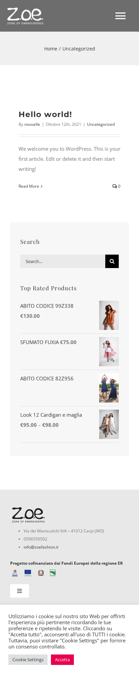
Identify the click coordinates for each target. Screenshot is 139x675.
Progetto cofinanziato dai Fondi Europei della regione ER (66, 563)
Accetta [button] (62, 660)
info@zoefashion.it (41, 547)
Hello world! (45, 114)
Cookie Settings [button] (28, 660)
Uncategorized (101, 124)
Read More (29, 186)
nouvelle (32, 124)
